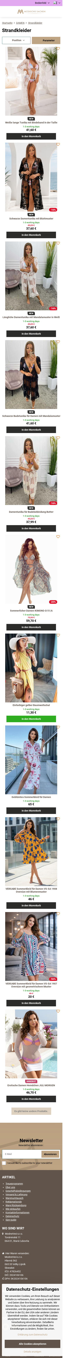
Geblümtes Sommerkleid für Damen (31, 797)
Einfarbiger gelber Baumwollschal (31, 705)
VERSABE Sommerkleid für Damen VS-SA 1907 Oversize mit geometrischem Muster (31, 985)
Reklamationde (14, 1201)
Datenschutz (12, 1216)
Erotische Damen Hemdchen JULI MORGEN (31, 1085)
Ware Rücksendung (16, 1205)
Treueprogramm (14, 1183)
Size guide (11, 1219)
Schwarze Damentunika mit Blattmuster (31, 218)
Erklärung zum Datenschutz (32, 1334)
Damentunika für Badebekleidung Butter (31, 511)
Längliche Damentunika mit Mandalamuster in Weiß (31, 317)
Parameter (48, 40)
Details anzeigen (32, 1351)
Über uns (10, 1187)
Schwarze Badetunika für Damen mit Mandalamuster (31, 416)
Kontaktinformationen (17, 1212)
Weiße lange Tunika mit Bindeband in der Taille (31, 122)
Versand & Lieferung (16, 1194)
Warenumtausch (14, 1198)
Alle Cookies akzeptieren (32, 1344)
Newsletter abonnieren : (31, 1145)
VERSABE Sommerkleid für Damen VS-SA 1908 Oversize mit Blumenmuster (31, 890)
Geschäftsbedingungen (18, 1190)
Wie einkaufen (13, 1209)
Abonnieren (50, 1154)
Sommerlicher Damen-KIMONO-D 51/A (31, 610)
